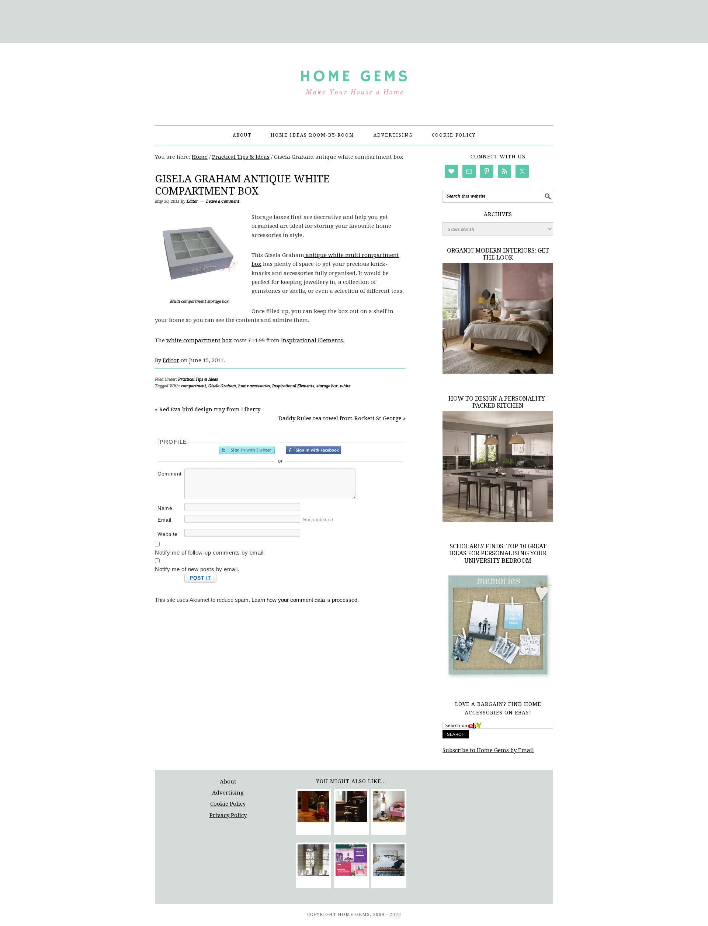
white (345, 386)
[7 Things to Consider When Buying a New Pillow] (389, 861)
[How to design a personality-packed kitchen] (497, 520)
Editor (171, 360)
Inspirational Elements (293, 386)
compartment (193, 386)
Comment (169, 474)
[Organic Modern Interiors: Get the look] (497, 371)
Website (167, 534)
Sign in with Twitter (247, 450)
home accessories (254, 386)
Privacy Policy (228, 815)
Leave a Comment (222, 201)
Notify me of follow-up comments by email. (210, 552)
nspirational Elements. (313, 340)
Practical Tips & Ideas (198, 379)
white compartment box (199, 340)
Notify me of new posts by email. (197, 569)
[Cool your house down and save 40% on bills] (313, 861)
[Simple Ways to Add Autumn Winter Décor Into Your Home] (313, 808)
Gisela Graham (222, 386)
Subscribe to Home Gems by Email (488, 750)
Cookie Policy (228, 803)
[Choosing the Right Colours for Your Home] (351, 861)
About (228, 781)
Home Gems (354, 81)
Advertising (228, 792)
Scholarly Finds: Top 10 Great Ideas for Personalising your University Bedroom (497, 553)
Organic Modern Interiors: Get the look (498, 254)
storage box (327, 386)
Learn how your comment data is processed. (305, 600)
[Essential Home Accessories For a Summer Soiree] (389, 808)
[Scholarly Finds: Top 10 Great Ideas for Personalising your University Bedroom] (497, 681)
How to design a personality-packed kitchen (497, 402)
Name (164, 508)
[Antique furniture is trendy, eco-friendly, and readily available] (351, 808)
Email (164, 520)
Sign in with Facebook (313, 450)
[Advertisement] (354, 20)
